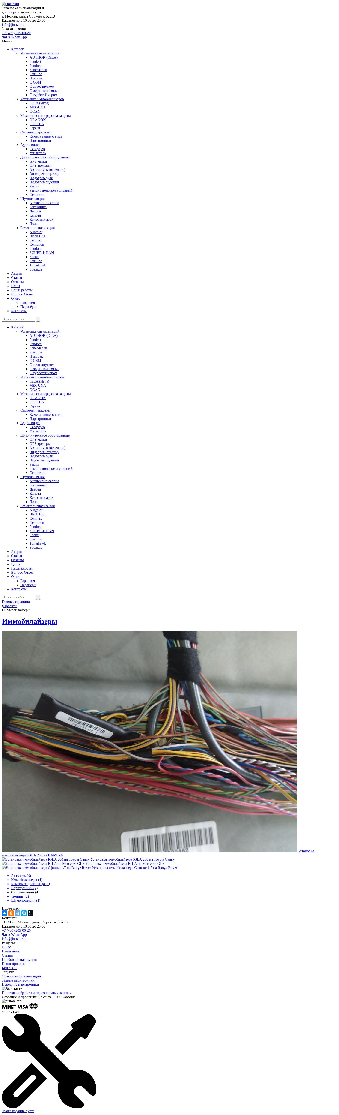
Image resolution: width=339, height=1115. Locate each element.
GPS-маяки (38, 161)
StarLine (36, 74)
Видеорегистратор (44, 174)
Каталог (17, 49)
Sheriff (34, 257)
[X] (30, 913)
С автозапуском (42, 86)
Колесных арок (41, 219)
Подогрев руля (41, 178)
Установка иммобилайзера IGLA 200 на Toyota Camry (133, 859)
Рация (34, 186)
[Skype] (24, 913)
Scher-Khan (38, 70)
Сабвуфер (37, 149)
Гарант (35, 128)
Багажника (38, 207)
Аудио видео (30, 145)
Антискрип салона (44, 203)
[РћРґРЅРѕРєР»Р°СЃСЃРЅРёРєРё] (11, 913)
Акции (16, 273)
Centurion (37, 244)
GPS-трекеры (40, 165)
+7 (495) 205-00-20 (16, 33)
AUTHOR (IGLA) (44, 57)
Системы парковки (35, 132)
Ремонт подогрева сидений (51, 190)
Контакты (19, 311)
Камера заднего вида (46, 136)
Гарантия (27, 302)
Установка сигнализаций (39, 53)
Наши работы (22, 290)
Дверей (35, 211)
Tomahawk (38, 265)
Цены (15, 286)
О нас (15, 298)
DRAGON (38, 120)
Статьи (16, 278)
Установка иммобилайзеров (42, 99)
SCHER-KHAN (42, 253)
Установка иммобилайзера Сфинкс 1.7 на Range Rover (134, 868)
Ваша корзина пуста (18, 1111)
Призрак (36, 78)
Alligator (36, 232)
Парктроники (40, 140)
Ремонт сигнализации (37, 228)
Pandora (36, 66)
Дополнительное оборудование (45, 157)
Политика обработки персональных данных (36, 993)
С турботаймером (43, 95)
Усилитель (38, 153)
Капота (35, 215)
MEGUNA (38, 107)
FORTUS (37, 124)
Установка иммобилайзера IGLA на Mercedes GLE (125, 863)
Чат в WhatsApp (14, 37)
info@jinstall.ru (13, 25)
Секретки (37, 194)
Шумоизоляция (32, 199)
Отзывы (17, 282)
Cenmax (36, 240)
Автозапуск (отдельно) (47, 170)
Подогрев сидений (44, 182)
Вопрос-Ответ (22, 294)
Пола (34, 224)
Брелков (36, 269)
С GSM (35, 82)
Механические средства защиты (45, 116)
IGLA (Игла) (39, 103)
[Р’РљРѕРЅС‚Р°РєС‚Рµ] (4, 913)
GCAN (35, 111)
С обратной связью (44, 91)
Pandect (35, 61)
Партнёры (28, 307)
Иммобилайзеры (29, 621)
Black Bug (37, 236)
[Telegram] (17, 913)
